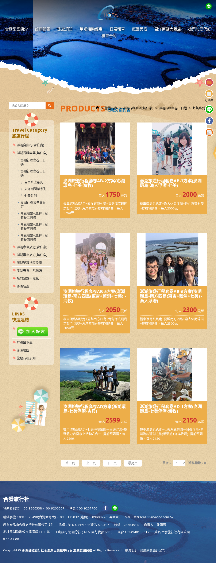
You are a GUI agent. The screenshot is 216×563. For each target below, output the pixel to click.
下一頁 (112, 463)
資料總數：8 (197, 463)
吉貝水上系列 (33, 182)
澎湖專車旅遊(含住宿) (32, 247)
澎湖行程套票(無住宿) (32, 153)
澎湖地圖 (23, 350)
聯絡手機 (9, 517)
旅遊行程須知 (26, 358)
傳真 (72, 508)
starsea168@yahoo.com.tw (153, 517)
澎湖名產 (23, 286)
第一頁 (70, 463)
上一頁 (91, 463)
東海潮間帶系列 (35, 189)
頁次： (167, 463)
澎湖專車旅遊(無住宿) (32, 255)
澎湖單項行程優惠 (29, 262)
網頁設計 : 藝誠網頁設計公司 (145, 550)
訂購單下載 (24, 342)
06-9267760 (88, 508)
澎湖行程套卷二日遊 (33, 162)
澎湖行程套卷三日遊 (33, 173)
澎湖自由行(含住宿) (30, 145)
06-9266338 (33, 508)
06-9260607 (55, 508)
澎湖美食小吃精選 (29, 270)
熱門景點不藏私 (28, 278)
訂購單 (209, 100)
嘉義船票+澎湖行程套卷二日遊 (34, 215)
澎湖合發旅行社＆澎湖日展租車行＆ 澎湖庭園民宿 (108, 13)
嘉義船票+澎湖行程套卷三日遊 (34, 226)
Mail (127, 517)
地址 (6, 531)
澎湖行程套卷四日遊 (33, 204)
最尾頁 (133, 463)
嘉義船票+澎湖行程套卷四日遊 (34, 237)
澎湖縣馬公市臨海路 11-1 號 (29, 531)
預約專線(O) (11, 508)
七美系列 (30, 195)
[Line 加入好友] (31, 331)
